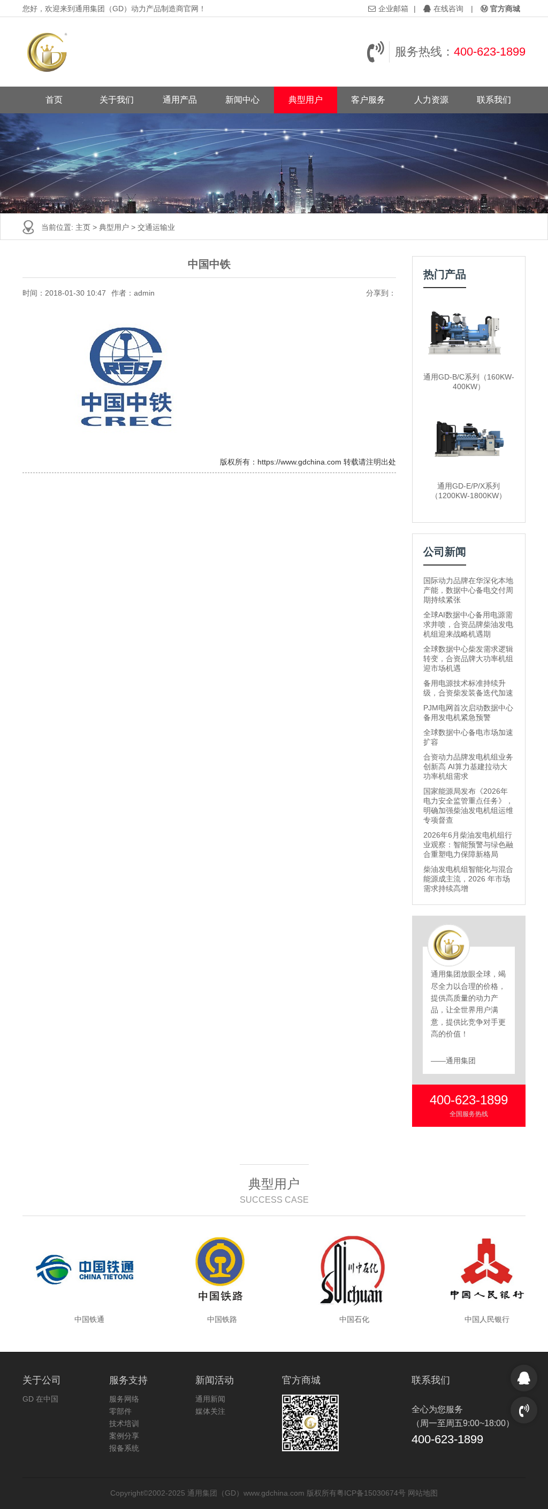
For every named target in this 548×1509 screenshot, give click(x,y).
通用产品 (180, 99)
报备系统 (124, 1448)
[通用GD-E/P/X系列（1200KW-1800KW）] (469, 442)
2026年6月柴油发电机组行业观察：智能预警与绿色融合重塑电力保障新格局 (468, 844)
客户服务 (368, 99)
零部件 (120, 1411)
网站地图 (423, 1493)
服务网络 (124, 1399)
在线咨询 (448, 8)
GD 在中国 (40, 1399)
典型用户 (305, 99)
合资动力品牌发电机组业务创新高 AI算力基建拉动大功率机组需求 (468, 766)
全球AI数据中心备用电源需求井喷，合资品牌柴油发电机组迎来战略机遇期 (468, 624)
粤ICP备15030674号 (371, 1493)
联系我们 (494, 99)
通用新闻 (210, 1399)
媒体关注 (210, 1411)
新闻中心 (242, 99)
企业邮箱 (393, 8)
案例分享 (124, 1435)
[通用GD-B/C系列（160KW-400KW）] (469, 333)
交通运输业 (156, 227)
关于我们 (117, 99)
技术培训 (124, 1423)
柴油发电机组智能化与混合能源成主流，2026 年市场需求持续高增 (468, 879)
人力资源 (431, 99)
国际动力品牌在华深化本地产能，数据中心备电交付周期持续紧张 (468, 590)
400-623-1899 (490, 51)
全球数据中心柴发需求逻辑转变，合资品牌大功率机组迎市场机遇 (468, 658)
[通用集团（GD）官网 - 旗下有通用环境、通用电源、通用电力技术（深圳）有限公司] (47, 52)
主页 (82, 227)
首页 (54, 99)
